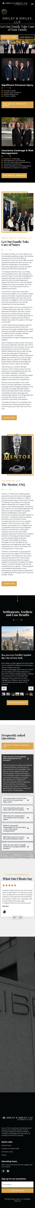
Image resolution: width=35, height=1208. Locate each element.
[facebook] (3, 1171)
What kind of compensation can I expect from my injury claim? (14, 817)
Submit (17, 1107)
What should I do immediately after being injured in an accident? (14, 758)
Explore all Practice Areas (14, 105)
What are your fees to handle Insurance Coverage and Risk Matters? (14, 846)
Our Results (26, 37)
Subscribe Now (17, 1190)
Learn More (9, 418)
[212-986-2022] (17, 977)
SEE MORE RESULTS (17, 703)
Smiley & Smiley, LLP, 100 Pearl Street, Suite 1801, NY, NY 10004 (17, 1004)
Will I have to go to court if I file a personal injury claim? (13, 838)
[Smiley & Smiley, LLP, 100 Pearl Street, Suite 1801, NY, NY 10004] (17, 994)
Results (3, 1155)
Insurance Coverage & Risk (10, 1148)
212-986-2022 (17, 986)
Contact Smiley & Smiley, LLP (16, 746)
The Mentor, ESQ (7, 1152)
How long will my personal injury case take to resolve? (13, 809)
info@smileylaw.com (17, 1022)
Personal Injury (6, 1145)
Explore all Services (14, 175)
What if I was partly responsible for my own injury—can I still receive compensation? (14, 828)
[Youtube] (8, 1171)
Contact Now (9, 37)
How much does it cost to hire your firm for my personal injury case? (14, 800)
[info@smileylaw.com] (17, 1014)
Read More (5, 906)
